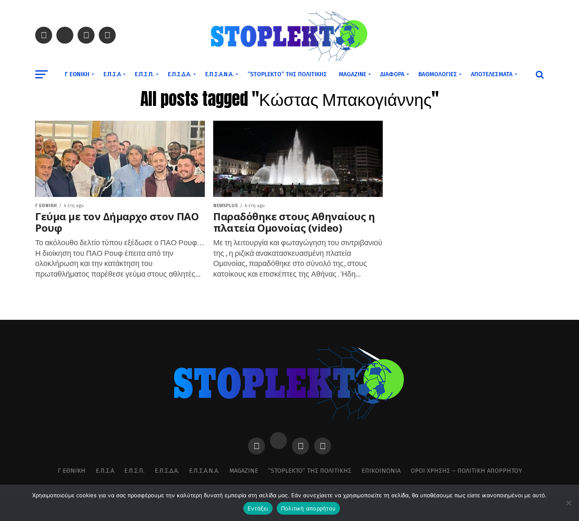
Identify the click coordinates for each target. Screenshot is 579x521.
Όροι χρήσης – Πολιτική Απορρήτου (466, 470)
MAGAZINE (352, 74)
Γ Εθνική (77, 74)
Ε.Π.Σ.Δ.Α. (179, 74)
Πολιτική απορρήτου (308, 508)
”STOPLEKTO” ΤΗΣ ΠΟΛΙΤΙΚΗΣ (287, 74)
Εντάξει (258, 508)
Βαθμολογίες (437, 74)
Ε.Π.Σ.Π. (144, 74)
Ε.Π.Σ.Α (112, 74)
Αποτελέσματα (491, 74)
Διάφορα (392, 74)
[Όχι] (568, 503)
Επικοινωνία (381, 470)
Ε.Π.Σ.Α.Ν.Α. (219, 74)
